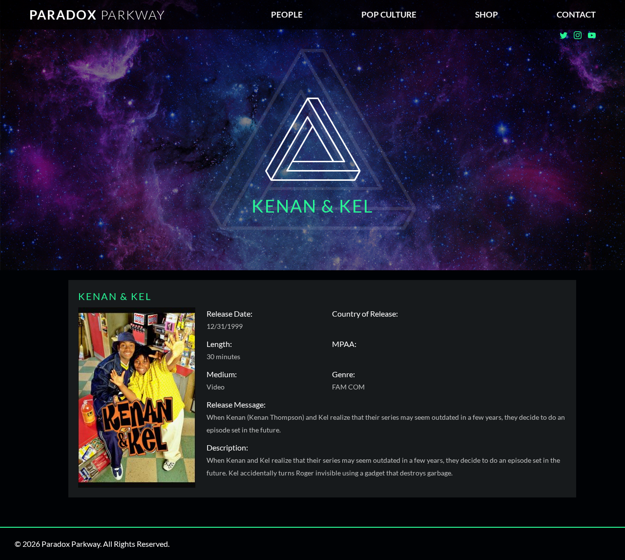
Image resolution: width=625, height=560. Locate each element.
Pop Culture (389, 14)
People (287, 14)
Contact (576, 14)
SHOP (486, 14)
